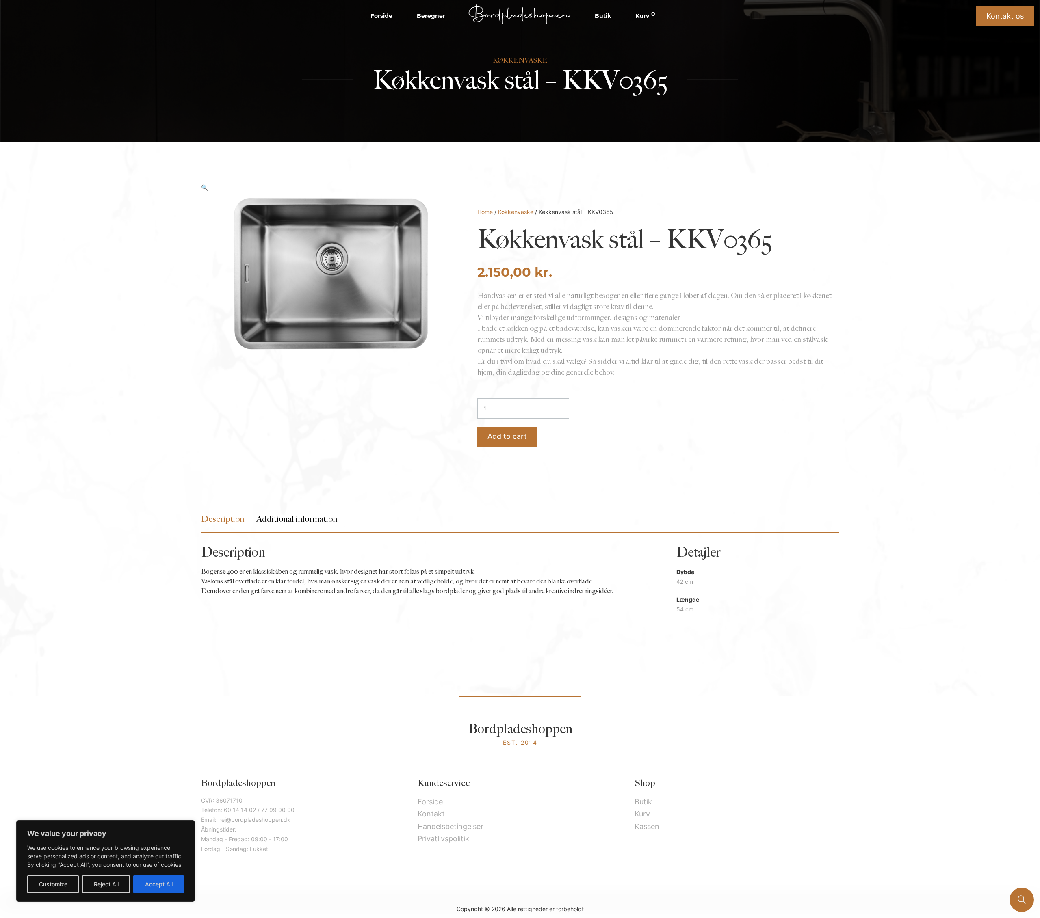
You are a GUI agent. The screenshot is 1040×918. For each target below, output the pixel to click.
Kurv (645, 15)
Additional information (296, 519)
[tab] (222, 519)
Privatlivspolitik (443, 838)
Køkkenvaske (515, 211)
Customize (53, 884)
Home (485, 211)
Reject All (106, 884)
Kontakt (431, 814)
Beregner (431, 15)
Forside (381, 15)
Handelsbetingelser (450, 826)
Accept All (159, 884)
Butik (603, 15)
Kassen (647, 826)
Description (222, 519)
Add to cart (507, 436)
